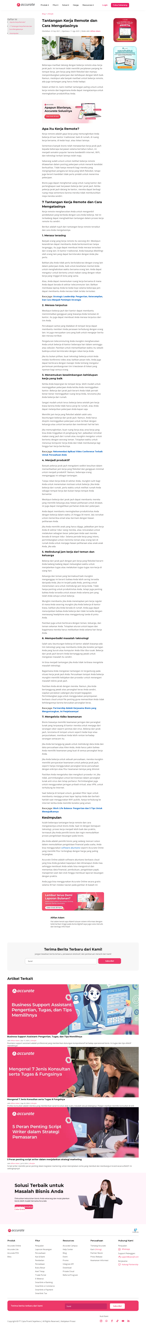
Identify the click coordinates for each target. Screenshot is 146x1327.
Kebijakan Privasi (67, 1321)
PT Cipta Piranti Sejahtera (29, 1321)
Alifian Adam (95, 31)
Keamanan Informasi (99, 1260)
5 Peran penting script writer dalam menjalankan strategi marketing (44, 1159)
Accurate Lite (12, 1249)
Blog (43, 14)
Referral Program (70, 1275)
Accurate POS (13, 1253)
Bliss (9, 1256)
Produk (45, 5)
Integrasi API (68, 1264)
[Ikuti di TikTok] (117, 1321)
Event (65, 1256)
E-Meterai (39, 1278)
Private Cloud (68, 1271)
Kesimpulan (14, 33)
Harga (76, 5)
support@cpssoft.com (130, 1257)
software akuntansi (70, 847)
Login (105, 5)
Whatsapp (126, 1249)
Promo (66, 1260)
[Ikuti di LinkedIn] (128, 1321)
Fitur (55, 5)
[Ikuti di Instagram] (101, 1321)
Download (67, 1267)
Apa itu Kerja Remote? (17, 22)
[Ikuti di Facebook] (112, 1321)
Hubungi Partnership (130, 1264)
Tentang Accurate (98, 1245)
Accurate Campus (70, 1245)
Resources (88, 5)
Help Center (68, 1249)
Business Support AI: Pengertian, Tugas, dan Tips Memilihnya (44, 1036)
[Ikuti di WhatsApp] (106, 1321)
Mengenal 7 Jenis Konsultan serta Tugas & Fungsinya (36, 1099)
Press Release (96, 1256)
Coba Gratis (20, 1209)
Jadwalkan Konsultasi (24, 1207)
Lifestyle (50, 14)
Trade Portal (40, 1275)
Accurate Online (14, 1245)
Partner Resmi (96, 1253)
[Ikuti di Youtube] (123, 1321)
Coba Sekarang (120, 5)
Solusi (65, 5)
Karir (96, 1249)
